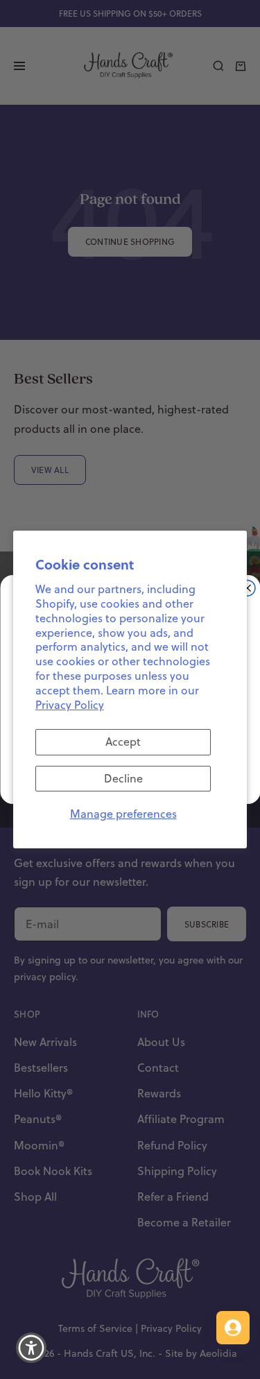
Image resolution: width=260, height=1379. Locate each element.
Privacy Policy (69, 704)
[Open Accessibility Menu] (31, 1348)
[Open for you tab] (233, 1327)
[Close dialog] (247, 589)
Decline (123, 778)
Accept (123, 741)
